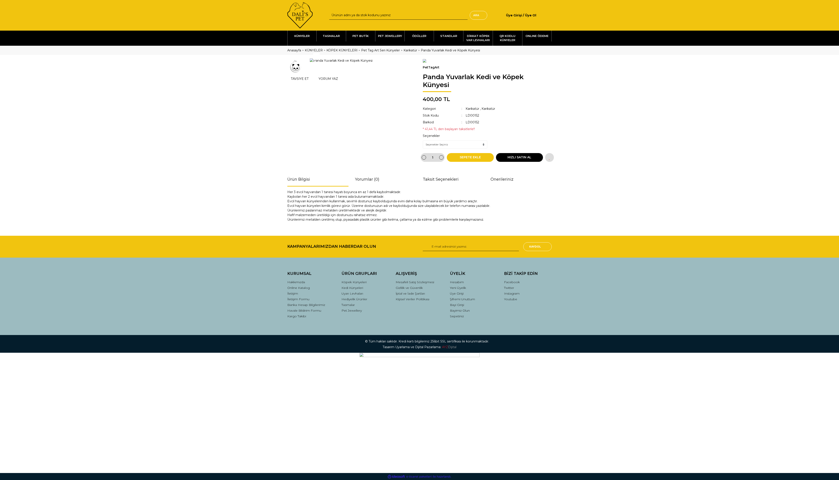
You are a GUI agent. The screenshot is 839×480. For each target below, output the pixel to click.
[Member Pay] (540, 15)
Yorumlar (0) (367, 179)
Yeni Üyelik (458, 288)
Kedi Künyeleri (352, 288)
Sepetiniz (457, 316)
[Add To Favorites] (549, 157)
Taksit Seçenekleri (441, 179)
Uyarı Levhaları (352, 293)
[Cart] (549, 15)
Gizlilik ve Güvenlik (409, 288)
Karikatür (472, 109)
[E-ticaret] (419, 476)
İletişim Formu (298, 299)
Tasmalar (348, 305)
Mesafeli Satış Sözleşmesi (415, 282)
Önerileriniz (502, 179)
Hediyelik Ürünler (354, 299)
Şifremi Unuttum (462, 299)
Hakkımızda (296, 282)
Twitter (509, 288)
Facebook (512, 282)
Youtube (510, 299)
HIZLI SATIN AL (519, 157)
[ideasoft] (396, 476)
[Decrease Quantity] (424, 157)
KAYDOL (535, 246)
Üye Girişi (457, 293)
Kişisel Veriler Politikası (412, 299)
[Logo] (300, 15)
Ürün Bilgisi (298, 179)
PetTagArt (431, 67)
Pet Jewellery (351, 310)
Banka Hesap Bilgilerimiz (306, 305)
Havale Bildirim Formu (304, 310)
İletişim (292, 293)
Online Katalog (298, 288)
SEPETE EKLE (470, 157)
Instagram (512, 293)
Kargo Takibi (296, 316)
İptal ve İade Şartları (410, 293)
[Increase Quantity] (441, 157)
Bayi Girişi (457, 305)
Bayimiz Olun (460, 310)
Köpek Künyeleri (354, 282)
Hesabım (457, 282)
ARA (476, 15)
